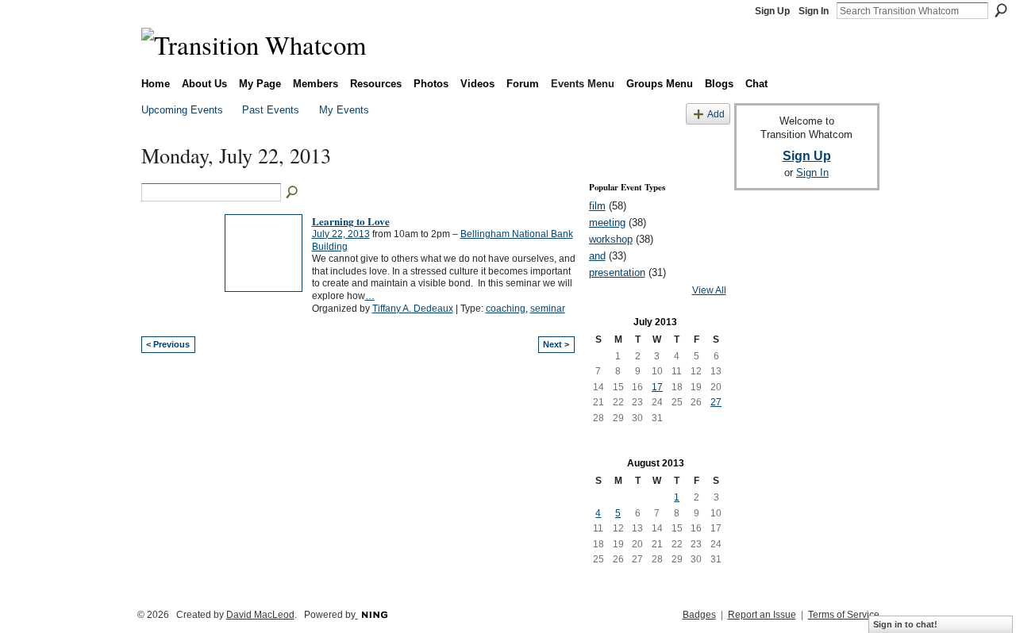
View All (709, 290)
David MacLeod (260, 614)
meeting (607, 222)
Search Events (293, 193)
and (597, 256)
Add (716, 114)
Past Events (270, 110)
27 (716, 402)
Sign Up (772, 11)
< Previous (168, 344)
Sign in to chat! (905, 624)
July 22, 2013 (341, 234)
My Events (344, 110)
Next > (556, 344)
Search (1001, 10)
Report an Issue (762, 614)
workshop (611, 239)
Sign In (814, 11)
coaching (505, 308)
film (597, 206)
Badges (699, 614)
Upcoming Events (182, 110)
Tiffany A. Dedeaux (412, 308)
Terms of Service (843, 614)
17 (657, 387)
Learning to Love (351, 220)
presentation (617, 272)
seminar (547, 308)
